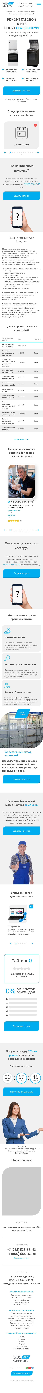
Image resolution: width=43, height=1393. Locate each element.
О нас (21, 1336)
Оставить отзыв (21, 1026)
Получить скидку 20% (21, 1091)
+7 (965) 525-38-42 (24, 3)
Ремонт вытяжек (21, 1328)
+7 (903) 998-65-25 (31, 184)
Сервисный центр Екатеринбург (21, 1333)
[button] (10, 152)
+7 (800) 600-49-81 (25, 6)
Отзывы (21, 1341)
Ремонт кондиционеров (21, 1295)
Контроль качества (22, 1348)
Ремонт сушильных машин (21, 1320)
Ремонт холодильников (21, 1313)
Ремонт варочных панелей (21, 1323)
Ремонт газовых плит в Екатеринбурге (20, 1148)
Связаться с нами (21, 1258)
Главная (9, 11)
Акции (21, 1344)
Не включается (21, 144)
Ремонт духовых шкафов (21, 1325)
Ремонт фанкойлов (21, 1304)
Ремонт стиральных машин (21, 1316)
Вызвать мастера (21, 90)
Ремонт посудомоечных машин (21, 1318)
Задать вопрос (21, 195)
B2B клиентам (21, 1346)
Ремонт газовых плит (26, 11)
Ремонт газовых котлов (21, 1297)
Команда (21, 1339)
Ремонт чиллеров (21, 1302)
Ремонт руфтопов (21, 1300)
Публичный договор (21, 1373)
